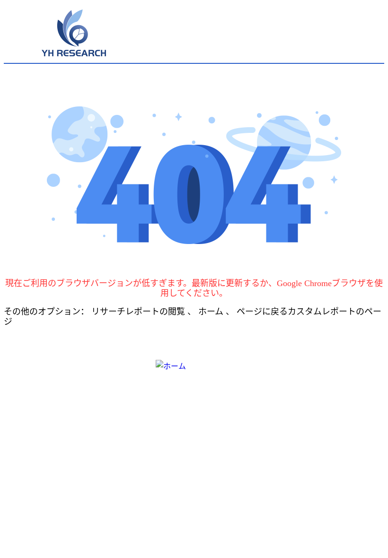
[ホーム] (194, 372)
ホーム (212, 311)
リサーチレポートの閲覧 (139, 311)
